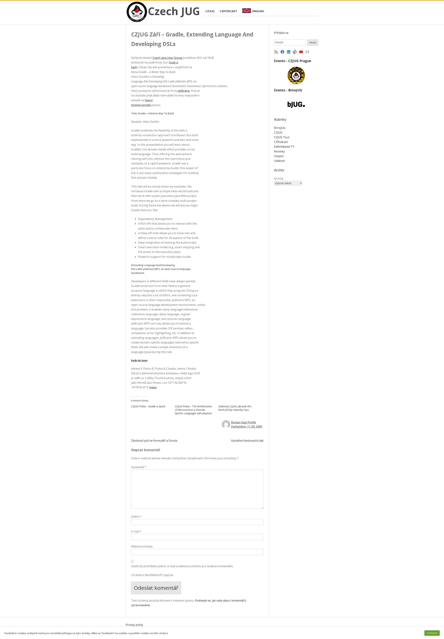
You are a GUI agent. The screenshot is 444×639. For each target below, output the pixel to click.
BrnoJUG (279, 128)
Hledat (312, 42)
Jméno (136, 516)
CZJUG (210, 11)
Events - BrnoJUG (288, 90)
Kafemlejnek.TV (284, 146)
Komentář (138, 467)
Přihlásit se (281, 33)
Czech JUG (174, 11)
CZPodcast (228, 11)
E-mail (136, 531)
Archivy (278, 178)
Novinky (279, 151)
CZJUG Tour (282, 137)
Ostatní (279, 156)
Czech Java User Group (167, 58)
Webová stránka (141, 546)
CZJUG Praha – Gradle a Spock (148, 406)
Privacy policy (134, 625)
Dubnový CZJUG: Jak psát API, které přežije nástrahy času (235, 408)
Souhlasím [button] (432, 632)
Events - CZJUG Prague (292, 61)
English (258, 11)
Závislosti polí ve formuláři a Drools (154, 440)
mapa (152, 387)
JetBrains (184, 91)
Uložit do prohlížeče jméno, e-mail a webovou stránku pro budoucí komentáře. (182, 566)
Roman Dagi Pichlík (243, 422)
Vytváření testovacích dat (247, 440)
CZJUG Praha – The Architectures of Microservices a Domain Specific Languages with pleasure (193, 410)
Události (279, 161)
